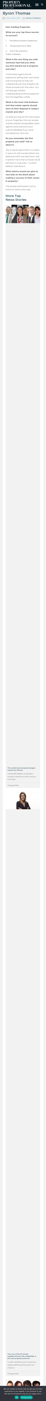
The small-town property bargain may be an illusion (21, 769)
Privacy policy (26, 1397)
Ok (17, 1397)
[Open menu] (37, 4)
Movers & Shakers (33, 18)
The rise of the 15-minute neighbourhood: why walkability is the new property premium (21, 1356)
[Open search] (42, 4)
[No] (43, 1393)
